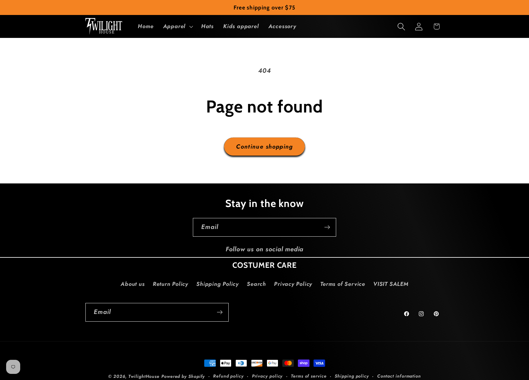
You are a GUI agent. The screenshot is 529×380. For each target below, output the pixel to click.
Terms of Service (342, 284)
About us (132, 284)
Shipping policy (352, 376)
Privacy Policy (293, 284)
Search (256, 284)
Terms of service (309, 376)
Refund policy (228, 376)
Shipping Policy (217, 284)
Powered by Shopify (183, 376)
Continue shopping (264, 146)
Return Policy (170, 284)
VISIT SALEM (390, 284)
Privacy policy (267, 376)
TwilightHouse (143, 376)
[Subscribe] (327, 227)
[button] (177, 26)
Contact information (399, 376)
